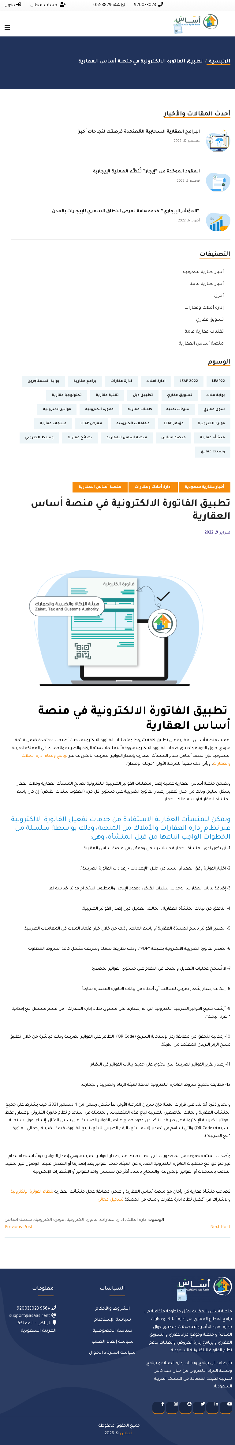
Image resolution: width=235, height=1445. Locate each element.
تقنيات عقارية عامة (204, 332)
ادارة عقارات (121, 381)
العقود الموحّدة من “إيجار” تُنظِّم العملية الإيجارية (144, 171)
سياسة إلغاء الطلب (112, 1342)
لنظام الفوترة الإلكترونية (32, 1192)
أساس (126, 1433)
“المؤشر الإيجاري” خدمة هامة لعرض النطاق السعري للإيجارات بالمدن (126, 211)
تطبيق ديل (143, 396)
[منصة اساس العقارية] (195, 24)
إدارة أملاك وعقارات (204, 308)
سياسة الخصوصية (112, 1331)
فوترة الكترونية (211, 424)
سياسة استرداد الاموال (112, 1353)
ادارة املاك (156, 381)
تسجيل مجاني (111, 1200)
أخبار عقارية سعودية (203, 272)
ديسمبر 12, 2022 (187, 141)
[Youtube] (226, 1408)
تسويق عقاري (210, 320)
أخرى (219, 296)
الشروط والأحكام (112, 1309)
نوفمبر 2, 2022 (188, 181)
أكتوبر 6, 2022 (189, 221)
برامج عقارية (84, 381)
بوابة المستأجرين (43, 381)
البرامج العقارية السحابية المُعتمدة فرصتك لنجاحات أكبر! (138, 132)
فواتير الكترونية (57, 410)
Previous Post (19, 1227)
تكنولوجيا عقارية (67, 396)
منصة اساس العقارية (126, 438)
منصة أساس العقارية (201, 343)
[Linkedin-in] (212, 1408)
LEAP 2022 (189, 381)
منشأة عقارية (212, 438)
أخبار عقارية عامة (206, 284)
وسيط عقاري (213, 452)
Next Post (220, 1227)
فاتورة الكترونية (99, 410)
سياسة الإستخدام (112, 1320)
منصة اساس (173, 438)
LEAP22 (218, 381)
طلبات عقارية (140, 410)
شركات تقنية (177, 410)
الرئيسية (218, 61)
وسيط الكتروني (39, 438)
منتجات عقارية (53, 424)
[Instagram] (172, 1408)
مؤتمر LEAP (174, 424)
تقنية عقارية (107, 396)
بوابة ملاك (215, 396)
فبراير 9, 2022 (217, 533)
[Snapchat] (185, 1408)
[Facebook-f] (158, 1408)
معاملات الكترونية (133, 424)
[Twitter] (199, 1408)
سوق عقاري (214, 410)
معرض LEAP (91, 424)
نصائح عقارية (80, 438)
